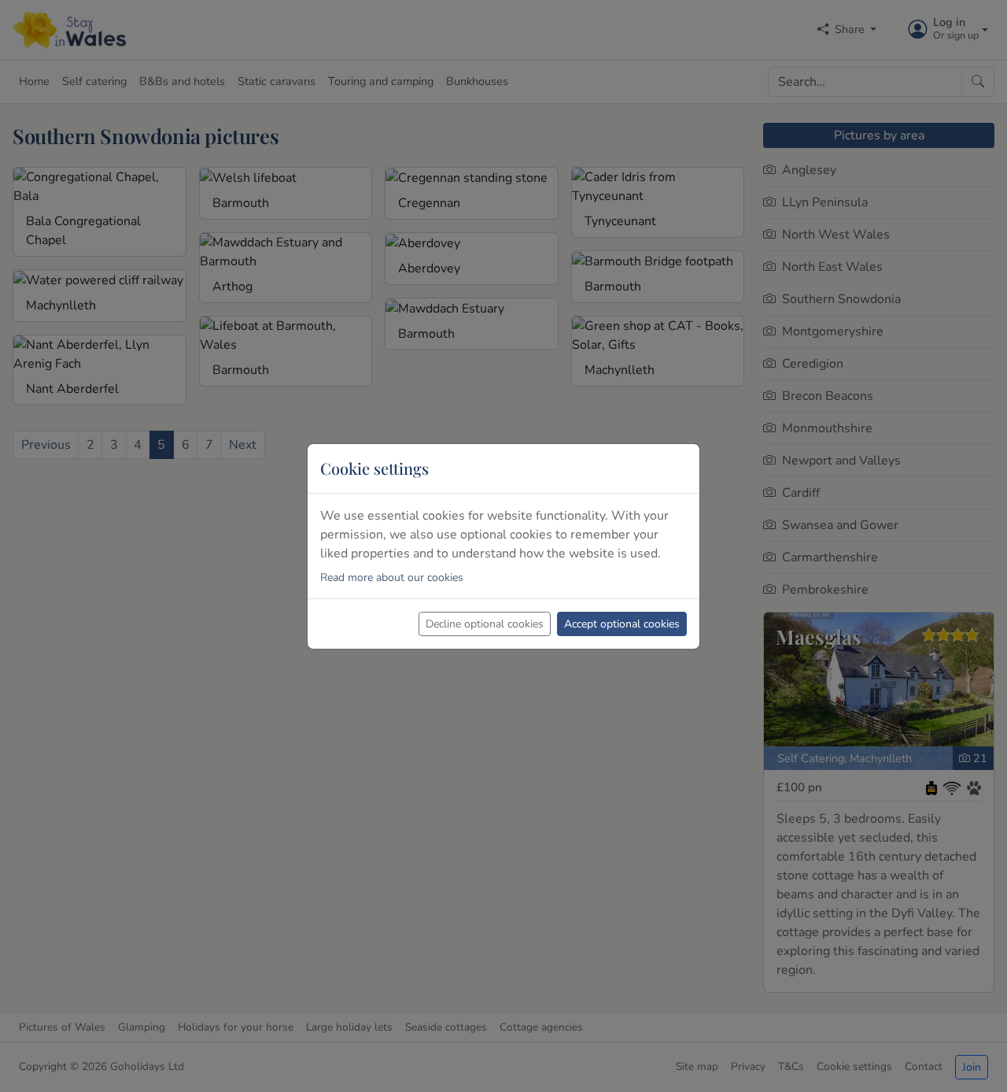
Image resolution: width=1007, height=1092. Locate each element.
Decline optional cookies (485, 623)
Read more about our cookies (391, 577)
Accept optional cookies (622, 623)
